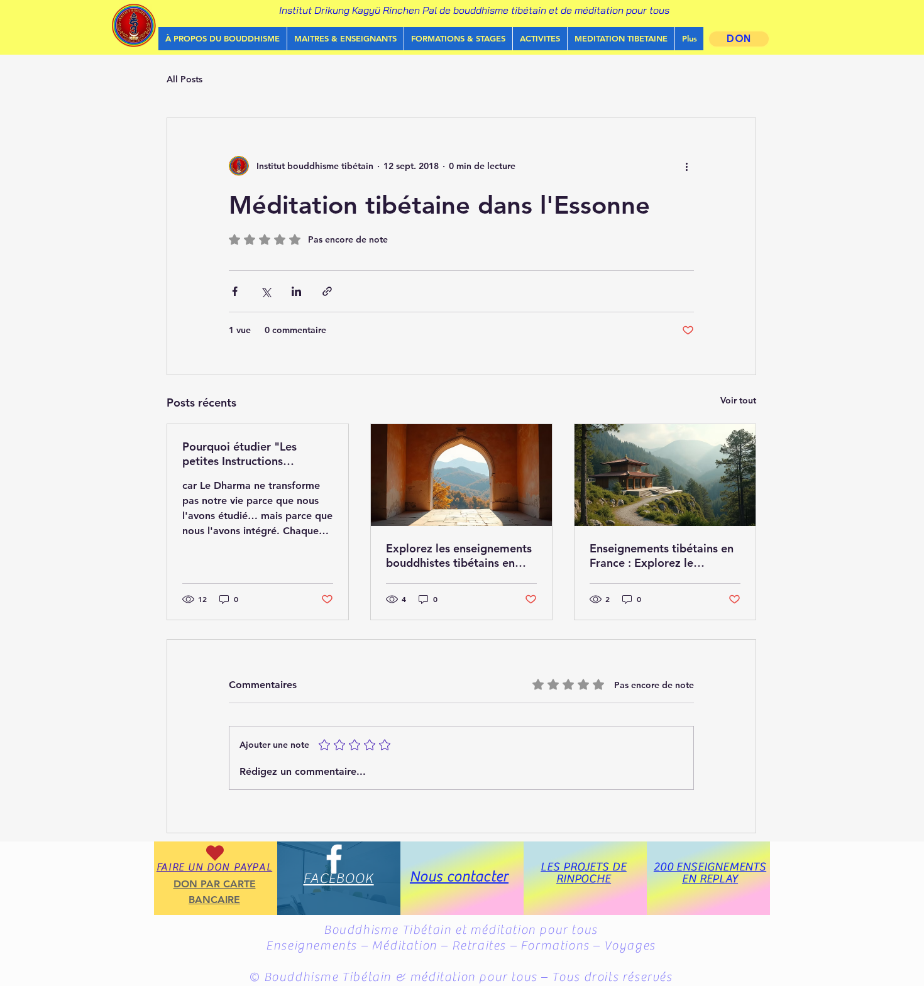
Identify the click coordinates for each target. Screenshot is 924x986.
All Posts (184, 79)
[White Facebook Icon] (334, 859)
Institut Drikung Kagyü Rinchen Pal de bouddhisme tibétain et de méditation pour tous (474, 10)
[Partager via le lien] (327, 291)
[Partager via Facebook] (235, 291)
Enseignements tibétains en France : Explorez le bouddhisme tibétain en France (662, 555)
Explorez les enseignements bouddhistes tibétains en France (459, 555)
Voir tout (738, 400)
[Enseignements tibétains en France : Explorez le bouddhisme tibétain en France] (665, 475)
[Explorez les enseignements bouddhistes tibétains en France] (461, 475)
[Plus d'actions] (686, 165)
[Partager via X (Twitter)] (266, 291)
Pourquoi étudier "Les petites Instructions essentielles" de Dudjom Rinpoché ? (246, 453)
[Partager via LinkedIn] (296, 291)
